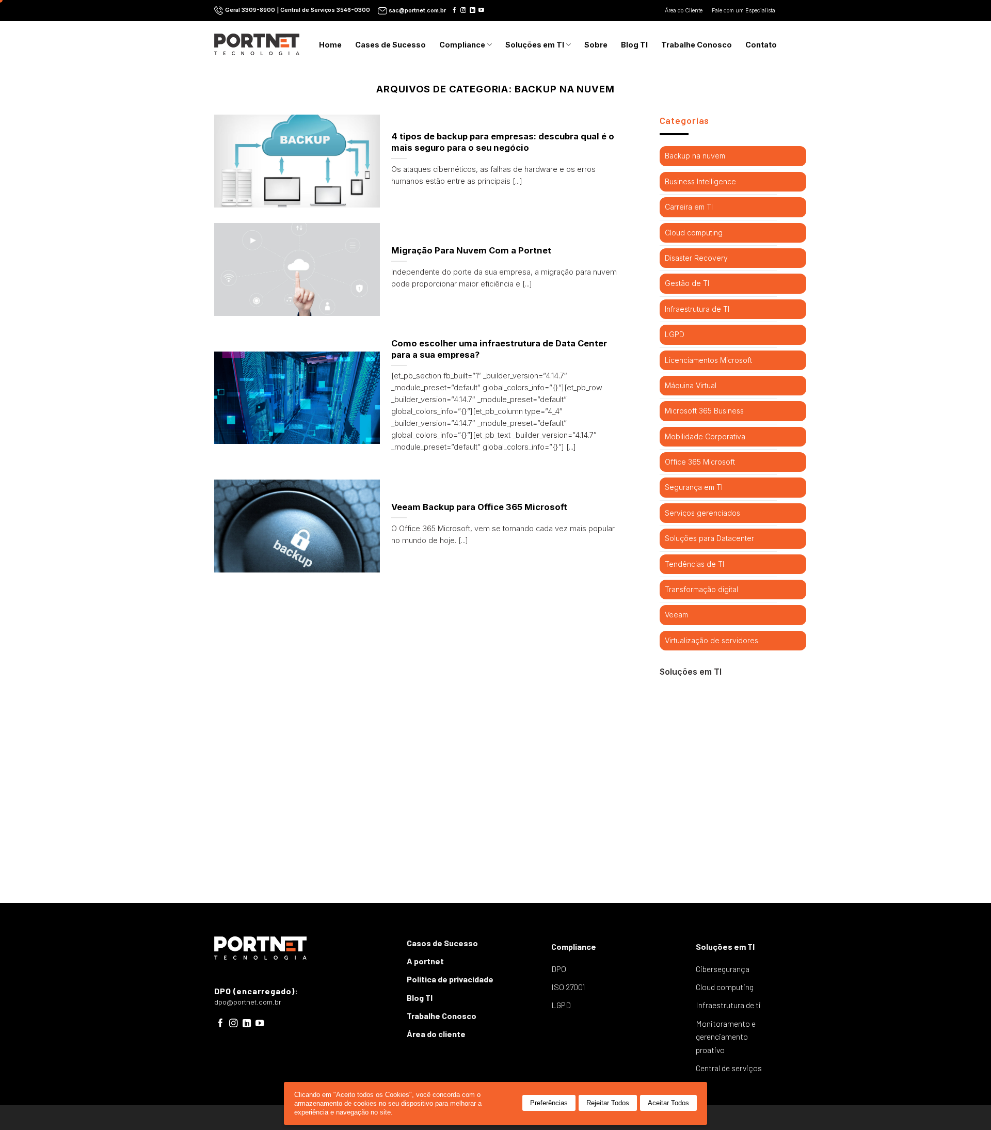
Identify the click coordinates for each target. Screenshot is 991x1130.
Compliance (462, 44)
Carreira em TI (689, 206)
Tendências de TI (694, 564)
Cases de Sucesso (390, 44)
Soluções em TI (534, 44)
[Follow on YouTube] (481, 10)
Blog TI (634, 44)
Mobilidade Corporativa (705, 436)
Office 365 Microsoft (700, 461)
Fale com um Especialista (744, 10)
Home (330, 44)
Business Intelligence (700, 181)
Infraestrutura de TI (697, 309)
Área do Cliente (684, 10)
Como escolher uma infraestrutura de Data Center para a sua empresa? (499, 349)
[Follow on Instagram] (463, 10)
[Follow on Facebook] (454, 10)
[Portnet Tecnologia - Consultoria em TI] (256, 44)
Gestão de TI (687, 283)
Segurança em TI (694, 487)
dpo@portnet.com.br (247, 1002)
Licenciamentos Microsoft (708, 360)
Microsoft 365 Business (704, 410)
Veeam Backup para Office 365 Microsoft (479, 507)
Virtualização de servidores (711, 640)
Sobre (596, 44)
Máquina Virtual (690, 385)
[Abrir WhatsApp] (965, 1104)
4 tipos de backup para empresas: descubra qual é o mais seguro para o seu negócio (502, 142)
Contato (761, 44)
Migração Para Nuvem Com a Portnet (471, 250)
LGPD (674, 334)
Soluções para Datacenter (709, 538)
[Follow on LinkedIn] (472, 10)
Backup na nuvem (695, 155)
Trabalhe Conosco (696, 44)
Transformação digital (701, 589)
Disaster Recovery (696, 257)
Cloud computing (694, 232)
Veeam (676, 614)
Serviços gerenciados (702, 512)
